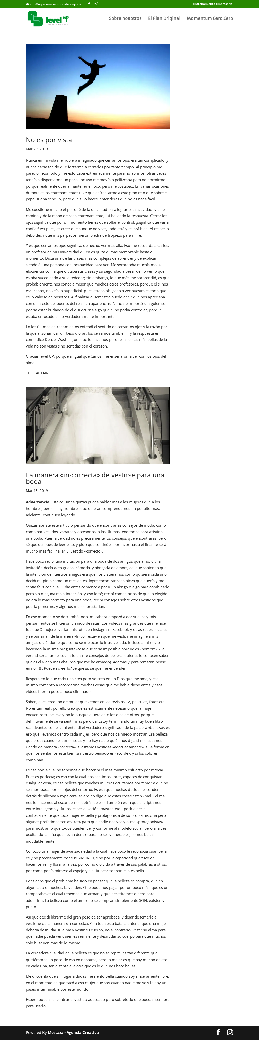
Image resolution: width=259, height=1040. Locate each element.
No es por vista (49, 139)
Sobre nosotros (125, 19)
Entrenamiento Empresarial (213, 4)
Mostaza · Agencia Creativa (73, 1032)
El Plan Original (164, 19)
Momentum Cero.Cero (210, 19)
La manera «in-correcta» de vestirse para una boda (95, 478)
